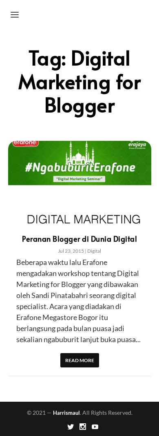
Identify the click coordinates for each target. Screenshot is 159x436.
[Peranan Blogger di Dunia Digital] (79, 184)
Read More (79, 360)
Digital (94, 251)
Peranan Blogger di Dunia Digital (79, 239)
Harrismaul (66, 412)
